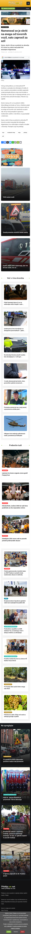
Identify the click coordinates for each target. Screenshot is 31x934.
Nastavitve (16, 931)
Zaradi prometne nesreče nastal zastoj (15, 232)
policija (25, 132)
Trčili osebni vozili (8, 197)
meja (19, 132)
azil (3, 136)
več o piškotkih (8, 926)
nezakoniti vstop (11, 132)
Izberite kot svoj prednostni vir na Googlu (14, 57)
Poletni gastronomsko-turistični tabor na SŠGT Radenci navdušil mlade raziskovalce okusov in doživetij (15, 573)
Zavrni (22, 931)
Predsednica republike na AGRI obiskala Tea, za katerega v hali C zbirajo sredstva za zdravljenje (13, 630)
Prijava (27, 8)
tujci (3, 132)
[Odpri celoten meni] (28, 3)
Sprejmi (8, 931)
